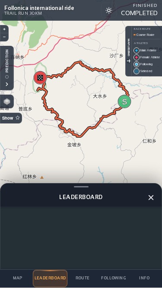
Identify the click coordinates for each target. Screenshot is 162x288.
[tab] (17, 278)
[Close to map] (151, 197)
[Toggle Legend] (128, 61)
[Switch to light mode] (109, 10)
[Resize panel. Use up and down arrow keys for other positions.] (81, 187)
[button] (124, 101)
